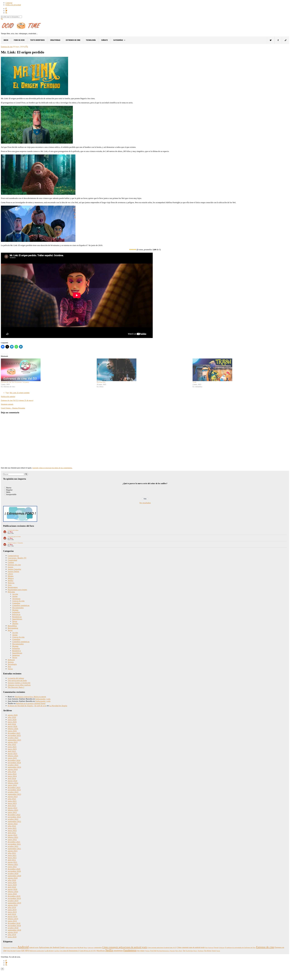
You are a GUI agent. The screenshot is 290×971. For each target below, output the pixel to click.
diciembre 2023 (14, 787)
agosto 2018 (13, 932)
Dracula (216, 947)
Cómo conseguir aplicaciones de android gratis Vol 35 (162, 947)
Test (9, 666)
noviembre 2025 (14, 735)
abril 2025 (12, 751)
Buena (8, 488)
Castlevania (90, 947)
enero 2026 (12, 731)
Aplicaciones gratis (71, 947)
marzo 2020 (12, 889)
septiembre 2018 (14, 930)
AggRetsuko (14, 947)
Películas (11, 592)
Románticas (17, 617)
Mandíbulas (101, 951)
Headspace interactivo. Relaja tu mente (30, 697)
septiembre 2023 (14, 794)
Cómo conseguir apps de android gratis (191, 947)
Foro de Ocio (19, 40)
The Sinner (201, 950)
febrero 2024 (13, 783)
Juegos (10, 567)
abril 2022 (12, 833)
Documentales (18, 608)
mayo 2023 (12, 803)
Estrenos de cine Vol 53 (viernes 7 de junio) (15, 382)
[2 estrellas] (131, 249)
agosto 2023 (13, 796)
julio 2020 (12, 880)
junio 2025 (12, 747)
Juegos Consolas (14, 569)
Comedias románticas (20, 605)
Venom (218, 950)
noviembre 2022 (14, 817)
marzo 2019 (12, 916)
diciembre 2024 (14, 760)
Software (11, 660)
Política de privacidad (13, 5)
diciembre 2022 (14, 815)
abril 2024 (12, 778)
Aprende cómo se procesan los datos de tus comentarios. (52, 468)
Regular (9, 490)
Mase (11, 532)
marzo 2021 (12, 862)
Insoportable (11, 494)
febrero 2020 (13, 892)
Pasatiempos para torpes (17, 590)
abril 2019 (12, 914)
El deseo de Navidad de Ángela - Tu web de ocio (27, 706)
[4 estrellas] (134, 249)
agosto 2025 (13, 742)
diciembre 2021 (14, 842)
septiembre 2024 (14, 767)
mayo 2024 (12, 776)
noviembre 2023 (14, 790)
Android (23, 947)
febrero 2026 (13, 729)
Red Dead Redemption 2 (163, 950)
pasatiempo (118, 950)
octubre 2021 (13, 846)
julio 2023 (12, 799)
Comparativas (13, 556)
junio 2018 (12, 937)
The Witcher (207, 951)
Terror (14, 621)
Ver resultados (145, 503)
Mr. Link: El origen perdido (19, 393)
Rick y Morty (178, 950)
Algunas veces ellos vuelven (19, 685)
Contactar (8, 3)
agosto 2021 (13, 851)
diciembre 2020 (14, 869)
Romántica (16, 651)
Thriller (15, 623)
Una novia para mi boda (14, 536)
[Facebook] (278, 40)
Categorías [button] (118, 40)
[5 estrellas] (135, 249)
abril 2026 (12, 724)
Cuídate (104, 40)
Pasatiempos (13, 587)
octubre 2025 (13, 738)
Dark (206, 947)
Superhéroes (17, 619)
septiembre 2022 (14, 821)
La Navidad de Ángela (58, 706)
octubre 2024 (13, 765)
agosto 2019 (13, 905)
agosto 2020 (13, 878)
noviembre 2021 (14, 844)
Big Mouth (80, 947)
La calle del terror (49, 951)
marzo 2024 (12, 781)
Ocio (10, 585)
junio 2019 (12, 910)
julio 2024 (12, 772)
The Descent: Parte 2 (16, 687)
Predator (147, 950)
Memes (10, 576)
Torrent (214, 951)
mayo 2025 (12, 749)
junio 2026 (12, 720)
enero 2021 (12, 867)
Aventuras (16, 599)
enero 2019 (12, 921)
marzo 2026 (12, 726)
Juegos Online (13, 571)
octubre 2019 (13, 901)
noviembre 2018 (14, 925)
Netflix (10, 580)
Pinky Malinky (141, 951)
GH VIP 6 (25, 950)
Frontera (18, 951)
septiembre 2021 (14, 849)
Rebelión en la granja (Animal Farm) (30, 703)
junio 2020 (12, 882)
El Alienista (222, 947)
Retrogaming (13, 628)
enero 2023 (12, 812)
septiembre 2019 (14, 903)
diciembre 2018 (14, 923)
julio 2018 (12, 935)
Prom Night (153, 951)
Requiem (172, 950)
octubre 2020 (13, 873)
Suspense (16, 655)
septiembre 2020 (14, 876)
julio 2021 (12, 853)
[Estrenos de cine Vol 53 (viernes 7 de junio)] (47, 369)
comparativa (98, 947)
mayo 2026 (12, 722)
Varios (10, 669)
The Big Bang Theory (191, 950)
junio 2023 (12, 801)
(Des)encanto (6, 947)
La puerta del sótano (13, 530)
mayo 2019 (12, 912)
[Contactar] (285, 40)
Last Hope (56, 950)
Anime (15, 596)
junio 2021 (12, 855)
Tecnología (91, 40)
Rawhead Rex (101, 382)
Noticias (11, 583)
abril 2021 (12, 860)
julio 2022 (12, 826)
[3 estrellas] (132, 249)
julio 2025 (12, 744)
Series (10, 630)
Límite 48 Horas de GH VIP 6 (88, 951)
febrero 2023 (13, 810)
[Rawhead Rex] (143, 369)
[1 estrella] (130, 249)
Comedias (16, 603)
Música (11, 578)
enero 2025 (12, 758)
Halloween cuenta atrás (37, 951)
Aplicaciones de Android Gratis (52, 947)
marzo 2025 (12, 753)
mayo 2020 (12, 885)
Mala (8, 492)
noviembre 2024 (14, 763)
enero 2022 (12, 839)
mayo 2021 (12, 858)
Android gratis (33, 947)
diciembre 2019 (14, 896)
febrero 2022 (13, 837)
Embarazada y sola (42, 699)
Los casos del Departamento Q (69, 951)
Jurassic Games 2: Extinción (15, 543)
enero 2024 (12, 785)
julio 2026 (12, 717)
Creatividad (55, 40)
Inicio (6, 40)
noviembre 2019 (14, 898)
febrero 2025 (13, 756)
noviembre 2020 (14, 871)
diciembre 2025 (14, 733)
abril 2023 (12, 806)
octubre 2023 (13, 792)
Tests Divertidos (37, 40)
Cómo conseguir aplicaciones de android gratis (124, 947)
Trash (194, 382)
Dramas (15, 610)
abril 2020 (12, 887)
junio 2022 (12, 828)
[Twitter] (270, 40)
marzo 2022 (12, 835)
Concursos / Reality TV (17, 558)
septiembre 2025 (14, 740)
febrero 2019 (13, 919)
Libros (10, 574)
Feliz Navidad (11, 951)
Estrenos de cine (73, 40)
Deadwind (211, 947)
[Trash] (239, 369)
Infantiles (16, 612)
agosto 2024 (13, 769)
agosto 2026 (13, 715)
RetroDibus (12, 626)
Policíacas (16, 614)
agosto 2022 (13, 824)
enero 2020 (12, 894)
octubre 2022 (13, 819)
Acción (15, 594)
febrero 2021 (13, 864)
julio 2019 (12, 907)
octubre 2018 (13, 928)
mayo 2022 (12, 830)
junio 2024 (12, 774)
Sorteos (11, 662)
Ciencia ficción (18, 601)
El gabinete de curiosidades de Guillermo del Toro (240, 947)
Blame (85, 947)
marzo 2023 (12, 808)
